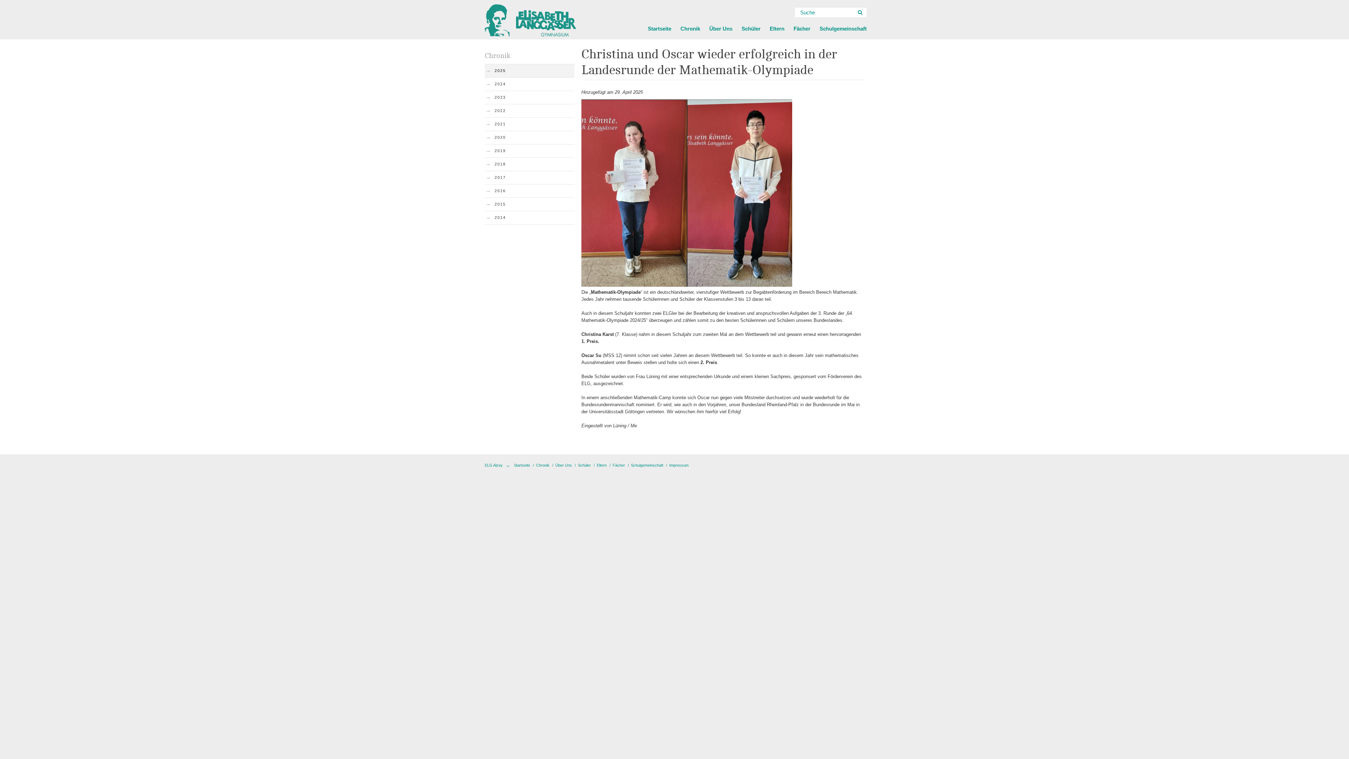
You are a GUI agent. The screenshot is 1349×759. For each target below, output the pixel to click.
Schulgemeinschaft (843, 29)
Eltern (777, 29)
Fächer (802, 29)
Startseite (659, 29)
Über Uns (720, 29)
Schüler (751, 29)
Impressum (679, 465)
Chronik (690, 29)
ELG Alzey (494, 465)
